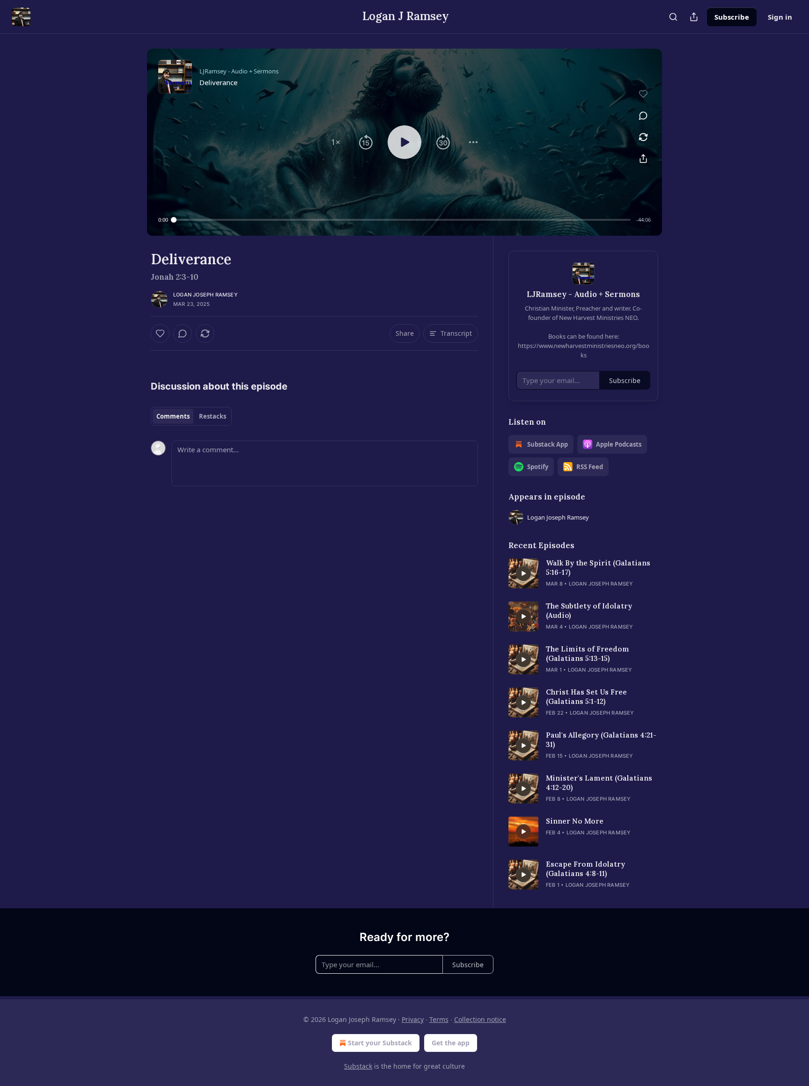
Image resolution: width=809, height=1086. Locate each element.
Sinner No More (574, 821)
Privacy (413, 1019)
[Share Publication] (693, 16)
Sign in (780, 17)
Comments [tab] (173, 416)
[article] (583, 573)
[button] (336, 142)
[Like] (160, 333)
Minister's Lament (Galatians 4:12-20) (599, 783)
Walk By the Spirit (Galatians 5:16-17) (598, 567)
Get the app (451, 1042)
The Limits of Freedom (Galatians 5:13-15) (587, 653)
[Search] (673, 16)
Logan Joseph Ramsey (205, 294)
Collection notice (480, 1019)
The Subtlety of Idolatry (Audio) (589, 610)
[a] (523, 573)
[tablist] (191, 416)
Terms (439, 1019)
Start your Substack (380, 1042)
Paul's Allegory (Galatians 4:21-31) (601, 740)
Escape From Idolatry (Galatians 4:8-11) (585, 869)
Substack (358, 1066)
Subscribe (731, 17)
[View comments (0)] (643, 115)
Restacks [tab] (212, 416)
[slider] (402, 219)
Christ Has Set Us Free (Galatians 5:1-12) (586, 697)
